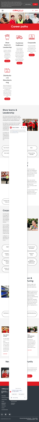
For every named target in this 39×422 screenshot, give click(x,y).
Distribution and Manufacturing (4, 403)
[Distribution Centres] (7, 314)
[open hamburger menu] (2, 10)
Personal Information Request (25, 418)
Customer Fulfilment (4, 399)
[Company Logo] (18, 10)
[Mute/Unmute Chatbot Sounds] (23, 127)
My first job (3, 407)
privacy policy (15, 131)
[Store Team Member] (7, 148)
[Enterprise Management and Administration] (31, 261)
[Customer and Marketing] (7, 254)
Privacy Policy (35, 418)
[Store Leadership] (7, 154)
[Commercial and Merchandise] (31, 248)
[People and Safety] (31, 254)
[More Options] (11, 397)
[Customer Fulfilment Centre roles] (7, 201)
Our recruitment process (5, 409)
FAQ (37, 419)
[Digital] (7, 248)
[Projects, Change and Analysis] (7, 269)
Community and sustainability (13, 403)
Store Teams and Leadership (5, 397)
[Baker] (31, 148)
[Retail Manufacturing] (31, 314)
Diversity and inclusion (14, 401)
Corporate (3, 401)
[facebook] (2, 414)
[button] (33, 10)
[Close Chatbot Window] (25, 127)
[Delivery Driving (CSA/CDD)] (31, 154)
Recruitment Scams (31, 419)
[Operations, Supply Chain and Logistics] (7, 261)
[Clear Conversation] (21, 127)
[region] (18, 262)
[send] (25, 397)
